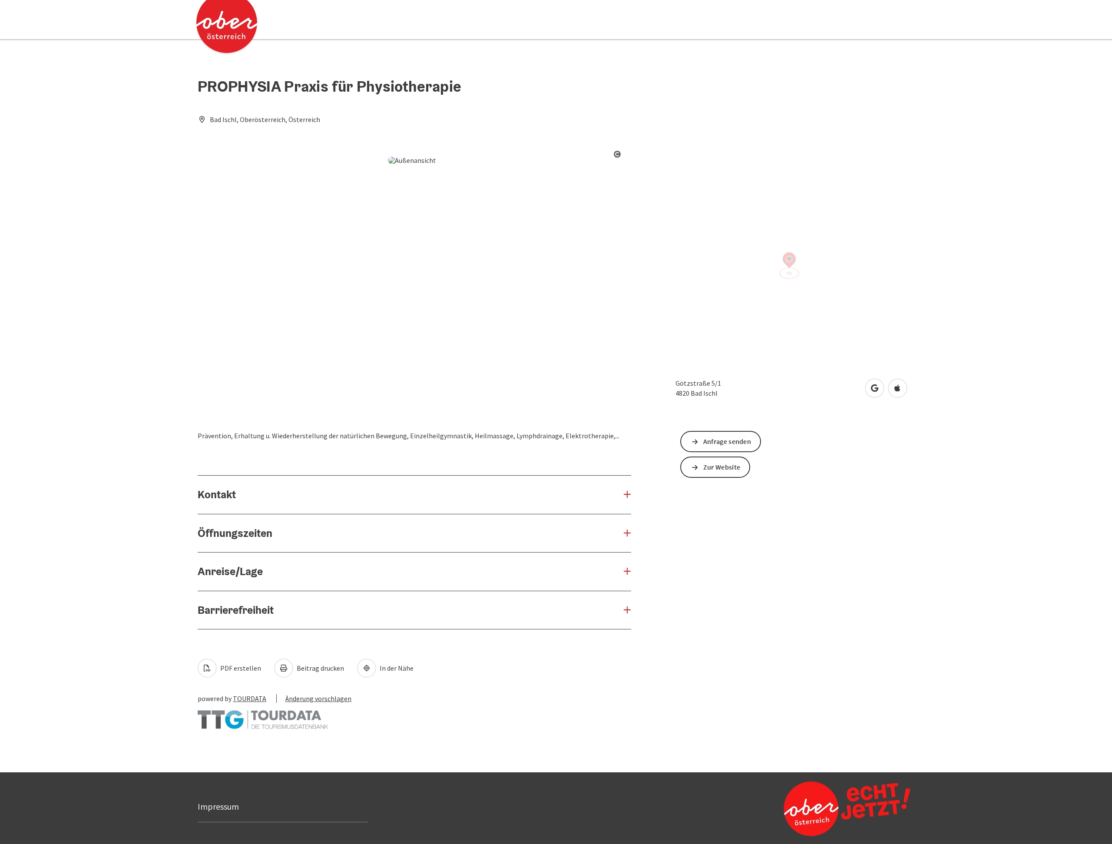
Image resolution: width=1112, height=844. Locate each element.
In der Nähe (396, 668)
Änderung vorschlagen (318, 698)
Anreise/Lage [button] (230, 571)
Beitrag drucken (319, 668)
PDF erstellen (240, 668)
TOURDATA (249, 698)
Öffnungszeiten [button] (235, 533)
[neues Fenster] (263, 715)
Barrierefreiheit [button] (236, 610)
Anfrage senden (727, 441)
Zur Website (721, 467)
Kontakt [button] (217, 494)
